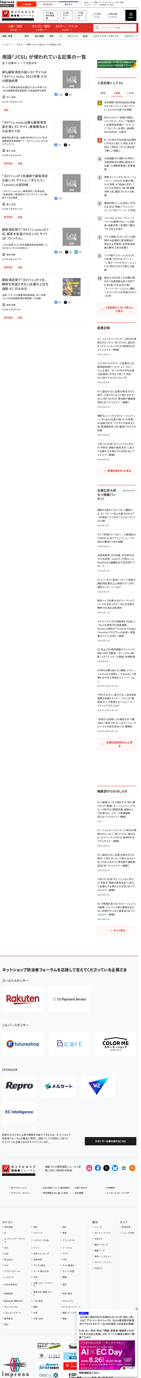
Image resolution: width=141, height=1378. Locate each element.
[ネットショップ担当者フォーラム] (18, 1173)
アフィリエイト (68, 1240)
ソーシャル (67, 1247)
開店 (35, 1306)
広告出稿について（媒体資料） (56, 1187)
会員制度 (37, 1259)
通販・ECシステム (70, 1312)
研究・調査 (119, 2)
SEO (6, 1247)
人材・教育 (38, 1300)
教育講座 (103, 5)
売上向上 (8, 1259)
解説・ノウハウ (100, 1244)
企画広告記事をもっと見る (119, 744)
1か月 (130, 93)
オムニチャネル (11, 1306)
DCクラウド (110, 2)
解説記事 (126, 1226)
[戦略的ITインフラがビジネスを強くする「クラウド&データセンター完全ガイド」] (49, 1347)
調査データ (99, 1250)
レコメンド (9, 1277)
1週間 (117, 93)
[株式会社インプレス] (15, 1367)
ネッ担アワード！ (66, 15)
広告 (6, 1253)
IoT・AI (101, 2)
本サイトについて (19, 1187)
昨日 (103, 93)
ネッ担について (98, 15)
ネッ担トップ (7, 44)
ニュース (98, 1226)
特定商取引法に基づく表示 (55, 1192)
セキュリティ (67, 1300)
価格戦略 (8, 1293)
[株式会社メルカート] (59, 1086)
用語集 (20, 44)
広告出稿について (113, 15)
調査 (64, 1318)
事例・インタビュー (102, 1256)
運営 (64, 1284)
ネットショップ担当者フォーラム (18, 15)
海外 (26, 36)
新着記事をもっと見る (119, 470)
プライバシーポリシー (21, 1192)
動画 (64, 1277)
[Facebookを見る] (98, 1168)
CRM (64, 1259)
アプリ (65, 1253)
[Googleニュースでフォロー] (124, 1168)
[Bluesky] (115, 1168)
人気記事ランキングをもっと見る (119, 309)
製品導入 (68, 4)
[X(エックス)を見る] (106, 1168)
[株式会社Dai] (69, 1044)
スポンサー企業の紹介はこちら (110, 1141)
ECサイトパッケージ (71, 1306)
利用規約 (111, 1187)
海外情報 (39, 36)
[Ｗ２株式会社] (98, 1086)
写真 (35, 1277)
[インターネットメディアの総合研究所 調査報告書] (49, 1357)
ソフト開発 (94, 2)
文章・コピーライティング (43, 1284)
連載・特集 (7, 36)
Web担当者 (47, 4)
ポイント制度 (68, 1271)
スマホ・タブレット (12, 1271)
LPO (6, 1265)
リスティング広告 (41, 1240)
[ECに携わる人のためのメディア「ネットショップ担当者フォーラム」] (75, 1367)
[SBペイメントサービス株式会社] (69, 999)
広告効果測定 (10, 1284)
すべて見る (119, 930)
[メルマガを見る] (89, 1168)
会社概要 (79, 1192)
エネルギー (87, 5)
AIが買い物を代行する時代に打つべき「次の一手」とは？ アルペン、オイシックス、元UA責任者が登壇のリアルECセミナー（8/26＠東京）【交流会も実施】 (106, 1320)
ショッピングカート (12, 1312)
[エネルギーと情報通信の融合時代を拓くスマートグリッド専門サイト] (49, 1367)
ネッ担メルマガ (80, 15)
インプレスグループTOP (118, 1192)
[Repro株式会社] (19, 1086)
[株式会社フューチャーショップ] (22, 1044)
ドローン (96, 5)
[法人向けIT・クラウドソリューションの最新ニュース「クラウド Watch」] (75, 1357)
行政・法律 (38, 1318)
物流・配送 (67, 1293)
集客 (85, 36)
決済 (35, 1312)
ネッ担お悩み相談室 (50, 15)
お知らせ (98, 1238)
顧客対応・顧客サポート (43, 1293)
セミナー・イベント (102, 1232)
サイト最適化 (68, 1265)
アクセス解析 (39, 1265)
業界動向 (8, 1318)
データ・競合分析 (41, 1271)
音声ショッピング (41, 1253)
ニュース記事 (128, 1232)
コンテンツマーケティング (106, 36)
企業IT (86, 2)
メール (36, 1247)
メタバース (72, 36)
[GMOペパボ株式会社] (115, 1044)
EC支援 (110, 5)
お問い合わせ (81, 1187)
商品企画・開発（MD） (13, 1300)
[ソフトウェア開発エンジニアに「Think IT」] (75, 1347)
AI (60, 36)
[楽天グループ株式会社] (22, 999)
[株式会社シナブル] (19, 1112)
